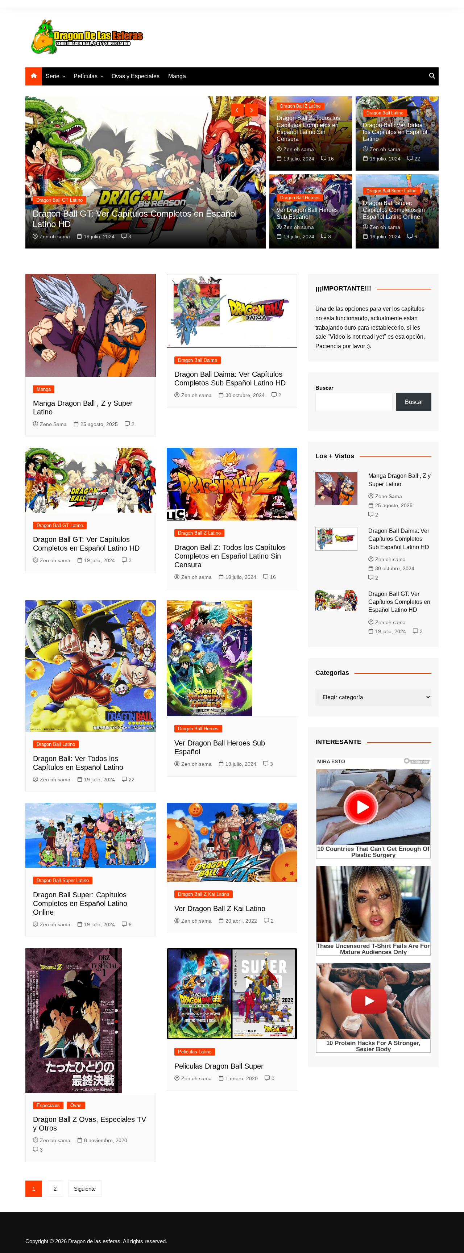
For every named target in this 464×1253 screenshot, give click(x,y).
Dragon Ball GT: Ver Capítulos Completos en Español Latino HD (399, 602)
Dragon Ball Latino (384, 113)
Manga (177, 76)
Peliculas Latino (194, 1051)
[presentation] (237, 110)
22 (417, 159)
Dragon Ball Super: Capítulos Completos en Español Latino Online (394, 210)
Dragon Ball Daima (197, 360)
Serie (52, 76)
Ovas (76, 1105)
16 (331, 159)
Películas (86, 76)
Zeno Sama (87, 236)
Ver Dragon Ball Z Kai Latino (219, 908)
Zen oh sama (298, 149)
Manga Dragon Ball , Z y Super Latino (139, 224)
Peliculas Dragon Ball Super (219, 1066)
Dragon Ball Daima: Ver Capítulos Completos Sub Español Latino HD (398, 539)
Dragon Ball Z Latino (300, 106)
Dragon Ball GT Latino (60, 525)
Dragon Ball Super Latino (391, 190)
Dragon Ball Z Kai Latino (203, 894)
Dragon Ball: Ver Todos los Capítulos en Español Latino (395, 132)
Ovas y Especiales (136, 76)
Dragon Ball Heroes (299, 197)
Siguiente (85, 1189)
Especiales (48, 1105)
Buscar (324, 388)
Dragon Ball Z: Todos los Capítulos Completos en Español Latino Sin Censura (230, 556)
